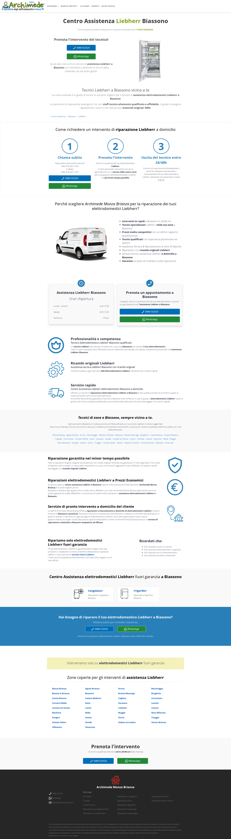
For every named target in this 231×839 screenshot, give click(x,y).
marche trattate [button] (69, 6)
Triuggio (98, 442)
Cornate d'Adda (81, 439)
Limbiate (140, 439)
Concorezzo (69, 439)
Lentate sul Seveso (120, 439)
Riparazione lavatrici (160, 796)
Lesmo (133, 439)
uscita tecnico (108, 6)
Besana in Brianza (106, 435)
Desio (92, 439)
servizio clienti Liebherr (83, 554)
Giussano (100, 439)
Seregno (75, 442)
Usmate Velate (109, 442)
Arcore (83, 435)
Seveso (83, 442)
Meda (165, 439)
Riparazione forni (124, 800)
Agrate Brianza (72, 435)
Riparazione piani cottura (162, 800)
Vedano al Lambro (132, 442)
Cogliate (58, 439)
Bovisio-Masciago (131, 435)
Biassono (72, 116)
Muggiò (173, 439)
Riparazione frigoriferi (126, 805)
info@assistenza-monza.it (62, 802)
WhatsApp (83, 56)
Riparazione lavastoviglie (127, 813)
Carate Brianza (156, 435)
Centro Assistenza (58, 116)
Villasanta (159, 442)
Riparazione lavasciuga (126, 809)
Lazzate (108, 439)
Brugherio (144, 435)
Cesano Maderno (171, 435)
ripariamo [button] (52, 6)
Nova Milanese (64, 442)
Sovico (90, 442)
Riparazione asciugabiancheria (96, 809)
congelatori (95, 590)
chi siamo (84, 6)
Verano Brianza (147, 442)
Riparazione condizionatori (94, 813)
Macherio (158, 439)
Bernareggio (92, 435)
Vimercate (169, 442)
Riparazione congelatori (127, 796)
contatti (95, 6)
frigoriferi (140, 590)
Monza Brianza (58, 435)
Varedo (120, 442)
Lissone (149, 439)
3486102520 (83, 47)
